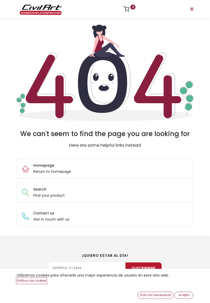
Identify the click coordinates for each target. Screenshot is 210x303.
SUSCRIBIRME (143, 268)
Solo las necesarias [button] (155, 295)
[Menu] (191, 9)
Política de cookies (31, 280)
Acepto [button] (184, 295)
